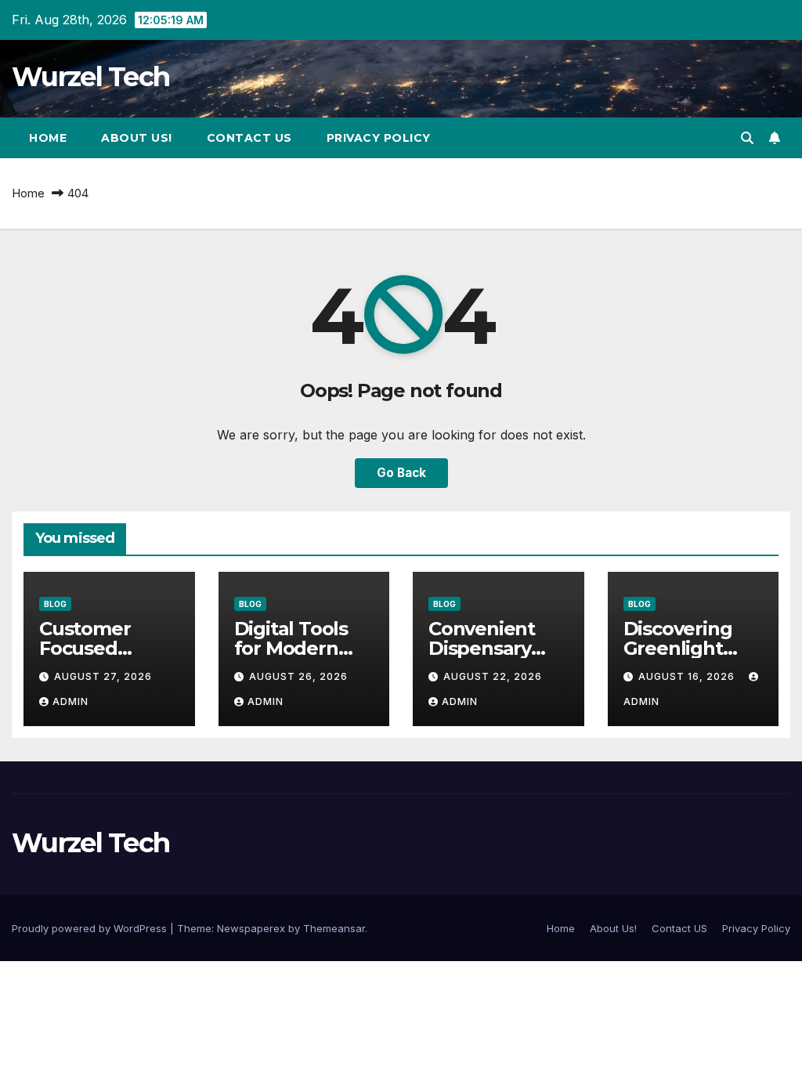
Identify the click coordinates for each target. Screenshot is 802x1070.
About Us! (136, 138)
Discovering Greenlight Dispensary (677, 648)
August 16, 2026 (688, 676)
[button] (747, 138)
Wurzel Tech (90, 76)
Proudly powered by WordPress (91, 928)
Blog (55, 604)
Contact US (249, 138)
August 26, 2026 (298, 676)
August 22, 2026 (492, 676)
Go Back (401, 472)
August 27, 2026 (103, 676)
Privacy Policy (379, 138)
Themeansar (334, 928)
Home (48, 138)
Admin (70, 701)
